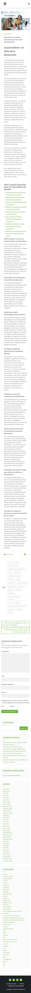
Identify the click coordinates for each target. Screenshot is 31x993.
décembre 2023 (7, 858)
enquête (18, 579)
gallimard (6, 898)
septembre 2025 (7, 813)
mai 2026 (5, 795)
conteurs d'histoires (13, 565)
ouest (4, 933)
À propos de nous (11, 983)
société (10, 613)
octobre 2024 (7, 837)
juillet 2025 (6, 817)
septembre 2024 (7, 839)
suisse (5, 950)
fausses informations (22, 583)
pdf (4, 937)
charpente (6, 885)
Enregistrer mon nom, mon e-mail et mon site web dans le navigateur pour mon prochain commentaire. (15, 701)
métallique (6, 913)
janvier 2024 (6, 856)
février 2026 (6, 802)
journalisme (11, 593)
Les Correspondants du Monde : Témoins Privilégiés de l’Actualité (16, 631)
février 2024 (6, 854)
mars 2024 (6, 852)
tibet (4, 957)
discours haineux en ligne (14, 576)
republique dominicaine (10, 942)
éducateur (6, 889)
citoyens (17, 562)
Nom (3, 676)
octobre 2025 (7, 811)
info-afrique (9, 554)
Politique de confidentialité (16, 986)
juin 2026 (5, 793)
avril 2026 (6, 798)
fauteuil (5, 896)
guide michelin (7, 902)
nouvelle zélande (8, 929)
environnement (7, 894)
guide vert (6, 905)
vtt (4, 965)
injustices (10, 590)
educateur (6, 887)
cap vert (5, 881)
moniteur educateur (9, 922)
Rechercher (8, 723)
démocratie (17, 572)
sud (4, 948)
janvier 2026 (6, 804)
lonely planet (7, 909)
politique (17, 602)
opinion (10, 602)
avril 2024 (6, 850)
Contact (21, 983)
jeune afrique (7, 907)
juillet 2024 (6, 843)
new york (5, 926)
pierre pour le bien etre (10, 939)
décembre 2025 (7, 806)
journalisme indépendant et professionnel (14, 598)
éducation (6, 891)
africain (5, 874)
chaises (5, 883)
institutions (18, 590)
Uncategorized (7, 959)
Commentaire (5, 651)
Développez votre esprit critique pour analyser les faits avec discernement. (15, 226)
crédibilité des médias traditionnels (16, 569)
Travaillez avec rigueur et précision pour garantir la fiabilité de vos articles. (16, 233)
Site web (3, 692)
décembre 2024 (7, 832)
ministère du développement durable (14, 920)
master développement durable (12, 911)
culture (10, 572)
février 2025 (6, 828)
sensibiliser (19, 609)
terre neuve (6, 952)
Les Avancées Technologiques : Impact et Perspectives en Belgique (15, 624)
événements (11, 583)
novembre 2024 (7, 835)
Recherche (24, 728)
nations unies (7, 924)
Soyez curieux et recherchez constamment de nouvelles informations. (14, 219)
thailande (6, 955)
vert (4, 963)
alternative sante (8, 876)
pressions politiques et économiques (17, 606)
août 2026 (6, 789)
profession (10, 609)
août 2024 (6, 841)
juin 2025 (5, 819)
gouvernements (12, 586)
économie (10, 579)
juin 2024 (5, 845)
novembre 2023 (7, 861)
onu (4, 931)
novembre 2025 (7, 808)
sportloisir (6, 946)
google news (6, 900)
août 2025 (6, 815)
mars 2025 (6, 826)
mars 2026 (6, 800)
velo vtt (5, 961)
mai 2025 (5, 821)
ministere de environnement (11, 915)
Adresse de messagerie (7, 684)
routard (5, 944)
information (21, 586)
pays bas (5, 935)
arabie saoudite (7, 878)
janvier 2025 (6, 830)
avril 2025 (6, 824)
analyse (10, 562)
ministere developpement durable (13, 918)
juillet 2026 (6, 791)
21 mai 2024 (7, 34)
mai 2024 (5, 848)
